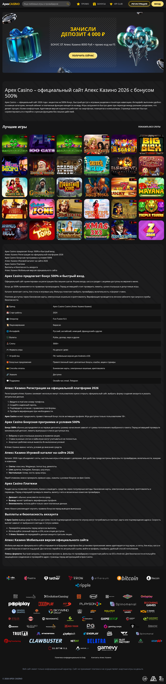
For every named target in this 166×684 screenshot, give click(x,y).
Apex (11, 4)
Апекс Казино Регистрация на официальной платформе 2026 (34, 254)
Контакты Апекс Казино (101, 657)
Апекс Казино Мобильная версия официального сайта (31, 270)
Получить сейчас (83, 55)
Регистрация (139, 3)
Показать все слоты (149, 126)
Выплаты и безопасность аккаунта (21, 267)
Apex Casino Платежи (15, 264)
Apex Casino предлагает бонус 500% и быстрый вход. (30, 251)
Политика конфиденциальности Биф (70, 657)
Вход (157, 3)
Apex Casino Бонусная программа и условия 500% (28, 257)
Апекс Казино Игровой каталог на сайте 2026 (26, 261)
